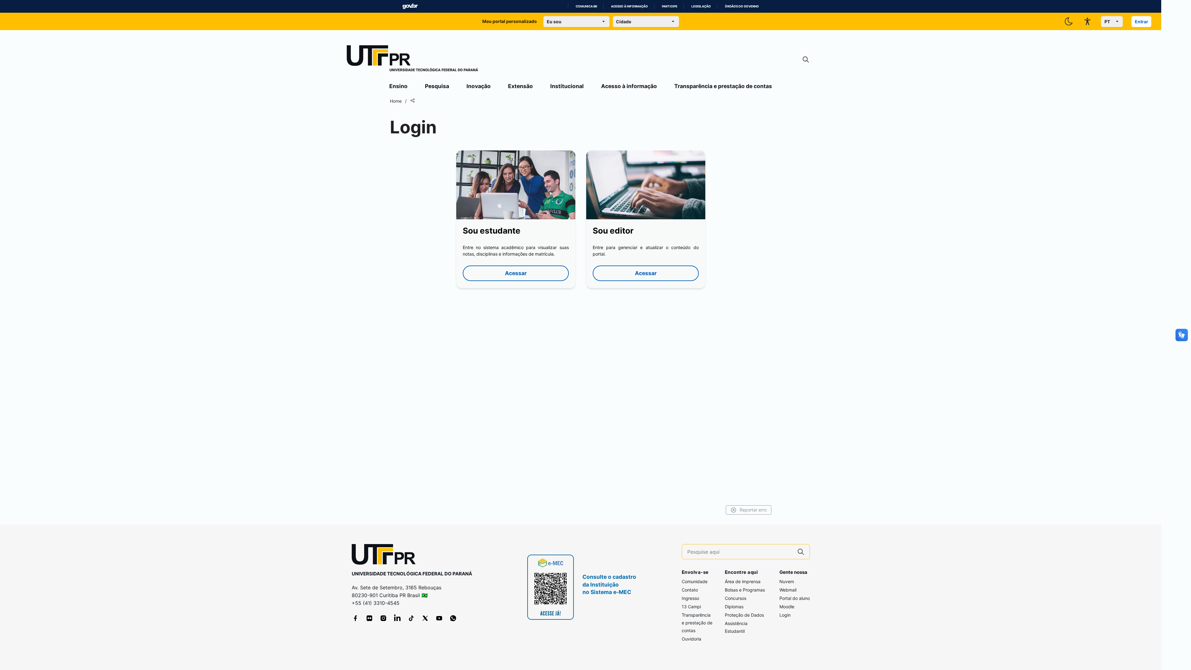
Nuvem (786, 581)
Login (785, 615)
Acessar (516, 273)
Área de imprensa (743, 581)
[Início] (412, 59)
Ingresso (690, 598)
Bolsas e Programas (745, 589)
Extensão (520, 86)
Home (396, 101)
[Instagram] (383, 618)
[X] (425, 618)
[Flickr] (369, 618)
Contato (690, 589)
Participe (669, 6)
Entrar (1141, 21)
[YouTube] (439, 618)
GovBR (410, 6)
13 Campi (691, 606)
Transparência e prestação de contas (723, 86)
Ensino (398, 86)
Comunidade (694, 581)
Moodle (786, 606)
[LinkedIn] (397, 618)
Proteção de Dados (744, 615)
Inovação (478, 86)
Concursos (735, 598)
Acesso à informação (629, 6)
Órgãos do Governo (742, 6)
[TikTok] (411, 618)
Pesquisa (437, 86)
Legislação (701, 6)
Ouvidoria (691, 638)
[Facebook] (355, 618)
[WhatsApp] (453, 618)
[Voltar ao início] (386, 555)
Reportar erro (753, 509)
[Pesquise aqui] (801, 551)
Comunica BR (586, 6)
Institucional (567, 86)
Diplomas (734, 606)
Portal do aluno (794, 598)
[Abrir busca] (805, 60)
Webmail (787, 589)
